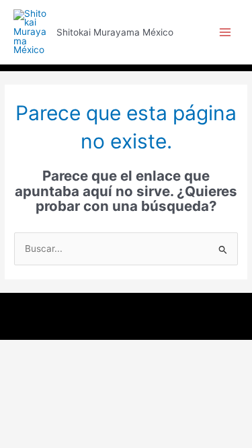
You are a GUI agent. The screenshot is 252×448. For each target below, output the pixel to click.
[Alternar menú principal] (225, 32)
